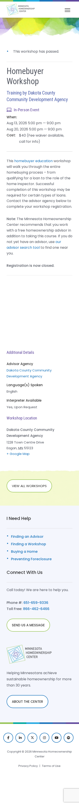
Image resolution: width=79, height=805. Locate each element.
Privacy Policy (28, 766)
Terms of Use (51, 766)
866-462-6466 (36, 608)
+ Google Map (18, 453)
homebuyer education (33, 160)
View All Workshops (29, 486)
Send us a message (28, 625)
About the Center (27, 701)
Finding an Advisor (27, 536)
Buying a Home (24, 551)
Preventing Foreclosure (31, 559)
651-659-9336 (35, 602)
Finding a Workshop (28, 544)
